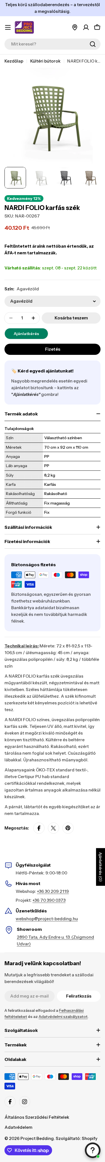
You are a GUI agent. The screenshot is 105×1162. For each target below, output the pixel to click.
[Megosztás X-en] (53, 828)
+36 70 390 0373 (49, 900)
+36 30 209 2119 (53, 891)
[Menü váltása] (7, 27)
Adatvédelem (18, 1127)
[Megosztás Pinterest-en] (68, 828)
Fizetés (52, 349)
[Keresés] (92, 44)
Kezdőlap (13, 61)
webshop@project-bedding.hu (47, 918)
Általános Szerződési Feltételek (36, 1117)
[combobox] (52, 44)
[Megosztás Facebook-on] (39, 828)
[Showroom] (74, 27)
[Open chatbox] (93, 1150)
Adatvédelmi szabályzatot (63, 1016)
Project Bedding (37, 1138)
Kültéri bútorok (45, 61)
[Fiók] (86, 27)
